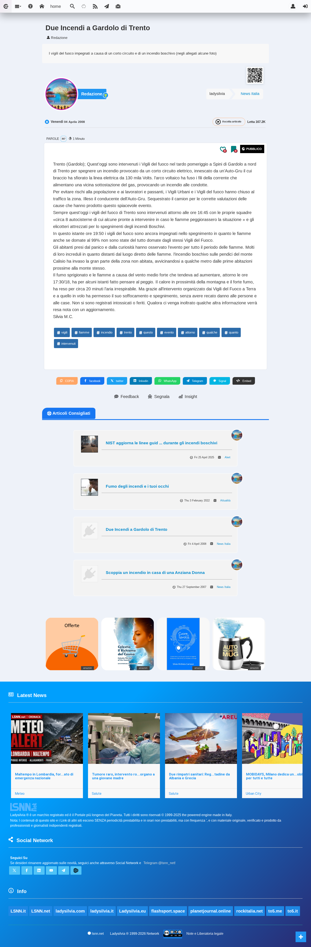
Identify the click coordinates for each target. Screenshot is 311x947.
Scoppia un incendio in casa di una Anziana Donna (155, 572)
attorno (190, 332)
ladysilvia (217, 94)
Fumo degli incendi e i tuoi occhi (137, 486)
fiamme (84, 332)
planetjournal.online (210, 911)
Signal (222, 381)
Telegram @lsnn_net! (159, 863)
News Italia (250, 94)
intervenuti (68, 343)
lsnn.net (98, 933)
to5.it (293, 911)
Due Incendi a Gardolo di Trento (136, 529)
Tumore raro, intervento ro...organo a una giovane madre (123, 776)
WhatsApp (169, 381)
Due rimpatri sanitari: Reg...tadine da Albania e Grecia (199, 776)
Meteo (20, 793)
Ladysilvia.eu (132, 911)
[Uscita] (305, 6)
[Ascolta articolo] (218, 122)
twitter (119, 381)
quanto (233, 332)
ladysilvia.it (102, 911)
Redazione (91, 94)
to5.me (275, 911)
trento (128, 332)
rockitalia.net (249, 911)
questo (148, 332)
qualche (211, 332)
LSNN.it (18, 911)
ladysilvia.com (70, 911)
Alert (227, 457)
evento (169, 332)
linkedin (143, 381)
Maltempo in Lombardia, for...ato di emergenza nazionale (44, 776)
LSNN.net (40, 911)
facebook (94, 381)
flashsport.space (168, 911)
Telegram (197, 381)
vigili (64, 332)
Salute (96, 793)
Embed (246, 381)
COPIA (69, 381)
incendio (106, 332)
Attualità (225, 500)
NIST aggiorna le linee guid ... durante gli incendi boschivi (161, 443)
